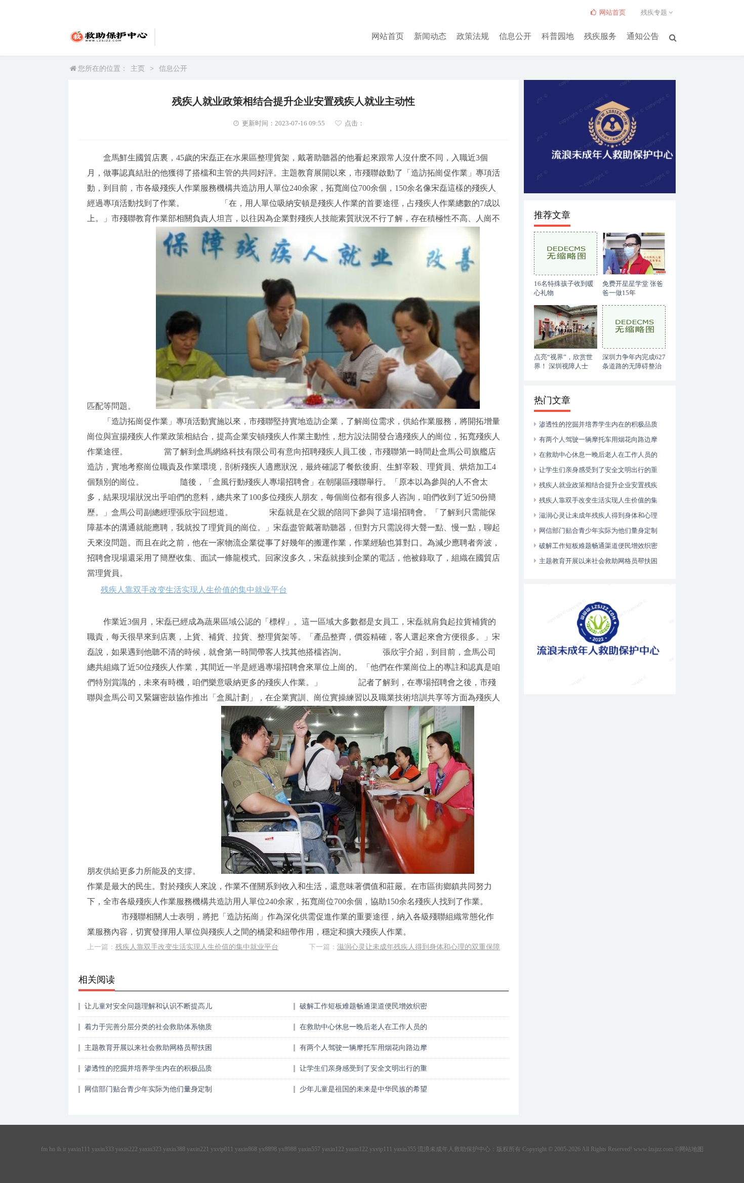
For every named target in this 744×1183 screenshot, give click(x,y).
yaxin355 (405, 1149)
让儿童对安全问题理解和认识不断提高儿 (148, 1006)
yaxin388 (174, 1149)
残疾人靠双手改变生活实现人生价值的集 (598, 500)
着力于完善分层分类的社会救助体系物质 (148, 1027)
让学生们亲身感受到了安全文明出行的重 (363, 1068)
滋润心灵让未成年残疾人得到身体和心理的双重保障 (418, 947)
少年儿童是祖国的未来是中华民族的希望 (363, 1089)
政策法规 (473, 36)
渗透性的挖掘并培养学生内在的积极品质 (148, 1068)
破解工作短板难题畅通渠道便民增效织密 (363, 1006)
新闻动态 (430, 36)
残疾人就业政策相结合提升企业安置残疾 (598, 485)
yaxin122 (333, 1149)
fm (44, 1149)
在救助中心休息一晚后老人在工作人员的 (363, 1027)
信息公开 (515, 36)
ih (59, 1149)
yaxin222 (126, 1149)
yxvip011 (222, 1149)
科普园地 (558, 36)
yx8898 (268, 1149)
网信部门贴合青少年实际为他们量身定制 (148, 1089)
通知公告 (643, 36)
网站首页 (387, 36)
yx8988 (287, 1149)
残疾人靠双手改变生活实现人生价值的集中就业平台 (196, 947)
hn (52, 1149)
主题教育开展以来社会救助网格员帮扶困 (148, 1047)
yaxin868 (246, 1149)
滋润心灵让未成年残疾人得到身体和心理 (598, 515)
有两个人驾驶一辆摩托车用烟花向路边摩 (363, 1047)
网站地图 (691, 1149)
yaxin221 (198, 1149)
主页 (138, 68)
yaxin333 (103, 1149)
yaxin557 (309, 1149)
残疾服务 (600, 36)
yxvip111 (380, 1149)
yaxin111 (79, 1149)
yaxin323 (150, 1149)
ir (64, 1149)
